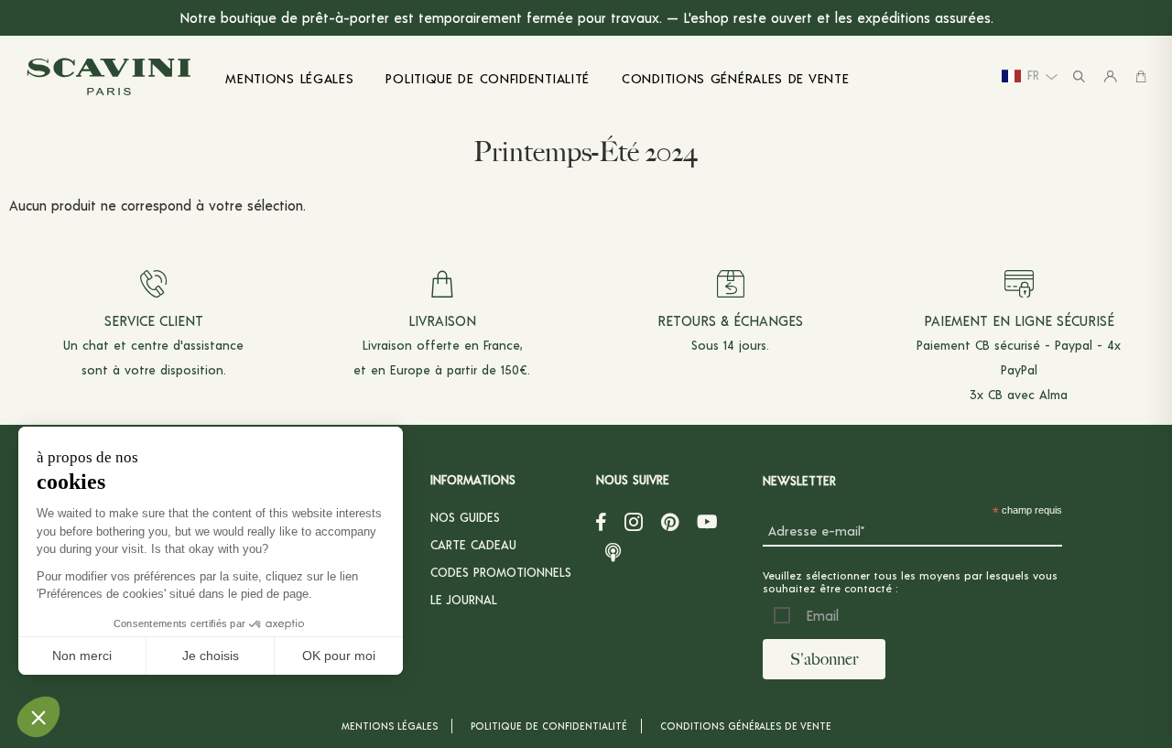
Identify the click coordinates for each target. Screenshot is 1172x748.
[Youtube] (707, 522)
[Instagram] (633, 522)
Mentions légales (390, 726)
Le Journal (463, 599)
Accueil (39, 144)
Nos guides (465, 517)
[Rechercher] (1079, 77)
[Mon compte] (1110, 77)
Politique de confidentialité (549, 726)
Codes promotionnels (500, 572)
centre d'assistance (187, 344)
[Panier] (1140, 77)
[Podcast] (613, 549)
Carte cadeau (473, 544)
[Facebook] (601, 522)
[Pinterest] (669, 522)
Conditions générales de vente (745, 726)
